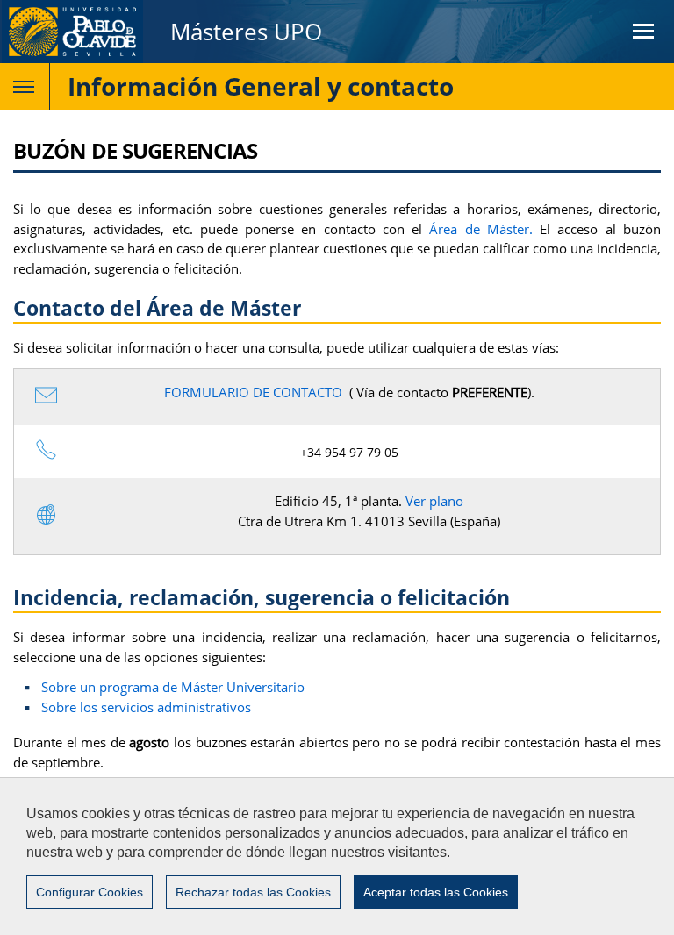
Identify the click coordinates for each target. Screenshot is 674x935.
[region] (337, 856)
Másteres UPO (246, 31)
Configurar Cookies (89, 892)
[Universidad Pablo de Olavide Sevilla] (72, 31)
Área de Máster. (481, 229)
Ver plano (434, 501)
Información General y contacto (261, 86)
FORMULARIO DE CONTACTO (253, 392)
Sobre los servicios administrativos (146, 707)
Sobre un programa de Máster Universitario (173, 687)
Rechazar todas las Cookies (253, 892)
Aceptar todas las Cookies (435, 892)
